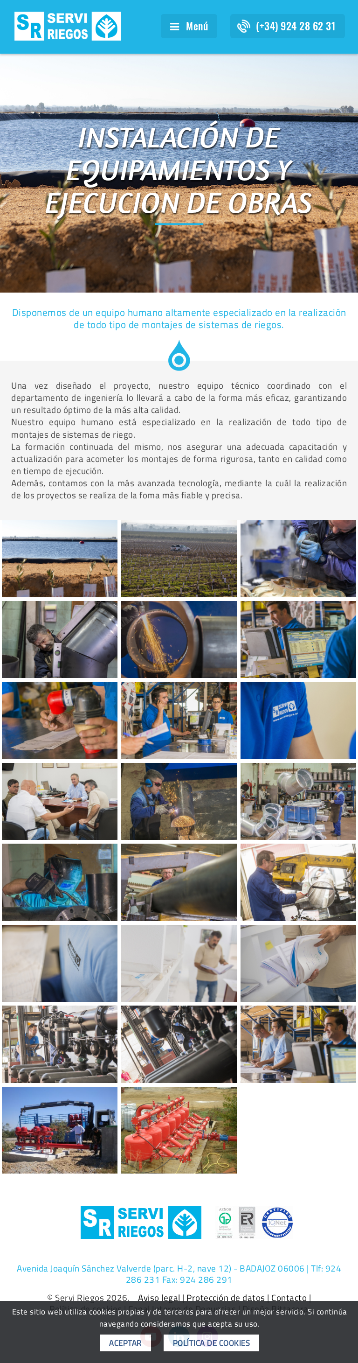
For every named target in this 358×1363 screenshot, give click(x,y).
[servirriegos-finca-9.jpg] (179, 558)
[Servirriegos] (179, 639)
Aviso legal (159, 1297)
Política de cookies (211, 1343)
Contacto (289, 1297)
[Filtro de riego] (179, 1130)
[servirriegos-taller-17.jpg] (298, 558)
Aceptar (125, 1343)
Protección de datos (225, 1297)
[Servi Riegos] (67, 25)
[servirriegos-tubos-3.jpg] (59, 639)
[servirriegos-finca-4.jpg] (59, 558)
